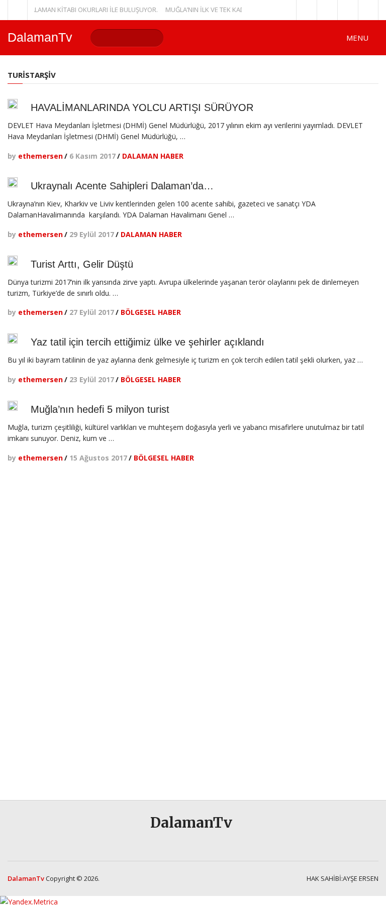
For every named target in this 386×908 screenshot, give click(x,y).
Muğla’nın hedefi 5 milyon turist (100, 409)
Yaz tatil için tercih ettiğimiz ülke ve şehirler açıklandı (147, 342)
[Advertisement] (330, 629)
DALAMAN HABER (152, 156)
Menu (357, 38)
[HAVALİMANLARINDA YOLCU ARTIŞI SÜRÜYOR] (13, 104)
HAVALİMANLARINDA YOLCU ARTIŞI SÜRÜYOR (142, 107)
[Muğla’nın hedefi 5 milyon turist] (13, 406)
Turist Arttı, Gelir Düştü (82, 264)
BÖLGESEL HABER (151, 312)
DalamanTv (40, 37)
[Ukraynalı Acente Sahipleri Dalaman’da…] (13, 182)
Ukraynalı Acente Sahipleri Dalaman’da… (122, 185)
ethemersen (40, 156)
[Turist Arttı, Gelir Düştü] (13, 261)
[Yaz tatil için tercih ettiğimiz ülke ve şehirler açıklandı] (13, 338)
